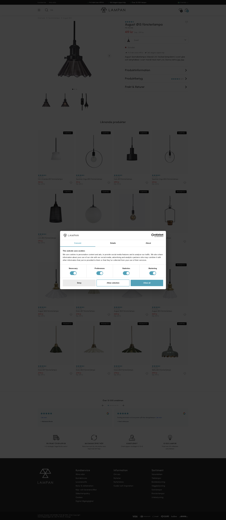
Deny (79, 283)
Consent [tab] (77, 243)
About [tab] (148, 243)
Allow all (146, 283)
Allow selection (113, 283)
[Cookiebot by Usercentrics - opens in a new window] (153, 235)
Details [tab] (113, 243)
